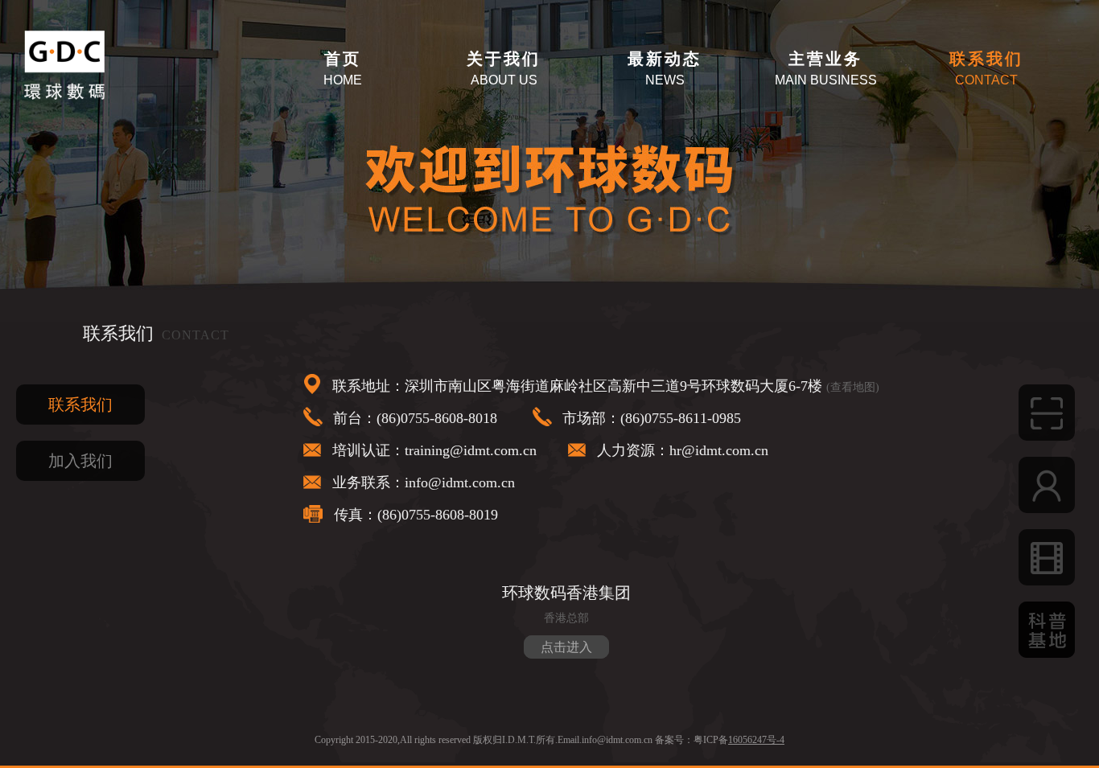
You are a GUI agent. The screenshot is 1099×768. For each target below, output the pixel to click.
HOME (342, 80)
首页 (342, 59)
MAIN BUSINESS (826, 80)
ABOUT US (504, 80)
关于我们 (504, 59)
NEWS (665, 80)
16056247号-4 (756, 739)
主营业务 (825, 59)
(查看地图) (852, 387)
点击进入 (566, 647)
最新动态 (665, 59)
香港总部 (566, 618)
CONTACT (986, 80)
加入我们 (80, 461)
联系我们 (986, 59)
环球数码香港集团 (566, 593)
